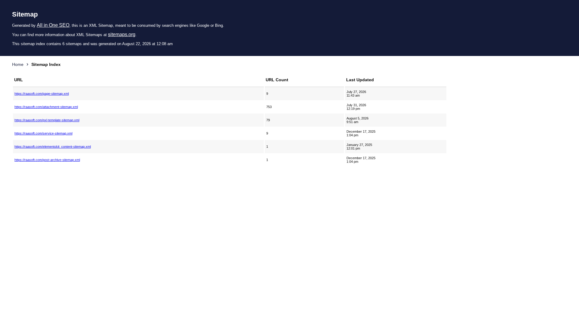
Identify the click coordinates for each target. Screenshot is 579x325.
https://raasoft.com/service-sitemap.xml (43, 133)
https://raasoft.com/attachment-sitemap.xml (46, 107)
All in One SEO (53, 25)
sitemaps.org (121, 34)
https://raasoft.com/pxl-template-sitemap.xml (46, 120)
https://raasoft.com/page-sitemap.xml (41, 93)
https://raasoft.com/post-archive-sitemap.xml (47, 160)
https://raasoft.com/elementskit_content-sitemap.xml (52, 146)
